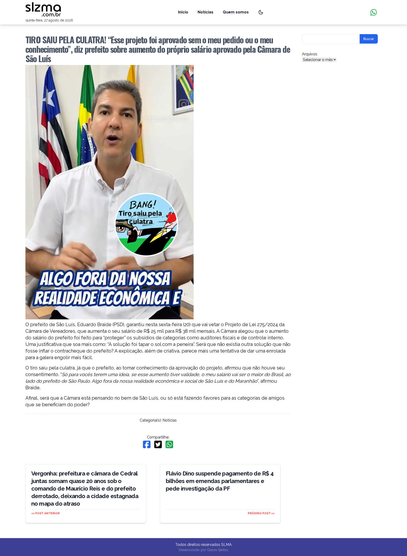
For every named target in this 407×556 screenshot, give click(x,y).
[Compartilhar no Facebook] (147, 444)
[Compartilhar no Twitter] (158, 444)
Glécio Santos (217, 550)
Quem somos (236, 12)
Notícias (205, 12)
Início (183, 12)
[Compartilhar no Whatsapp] (169, 444)
